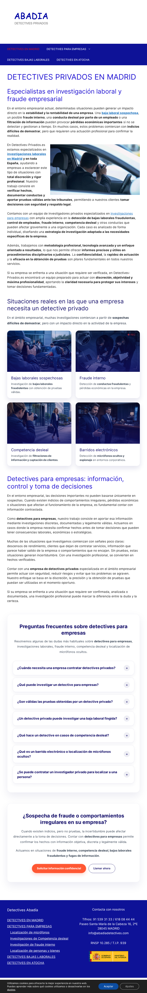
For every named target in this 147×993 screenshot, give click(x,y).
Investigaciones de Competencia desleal (39, 938)
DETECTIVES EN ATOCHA (73, 59)
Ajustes (129, 986)
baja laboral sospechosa (120, 113)
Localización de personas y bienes (35, 950)
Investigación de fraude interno (32, 944)
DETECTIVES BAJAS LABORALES (28, 59)
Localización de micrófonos (29, 932)
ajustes (11, 989)
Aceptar (108, 986)
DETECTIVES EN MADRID (23, 49)
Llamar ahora (101, 868)
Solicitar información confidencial (59, 868)
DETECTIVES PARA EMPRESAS (66, 49)
